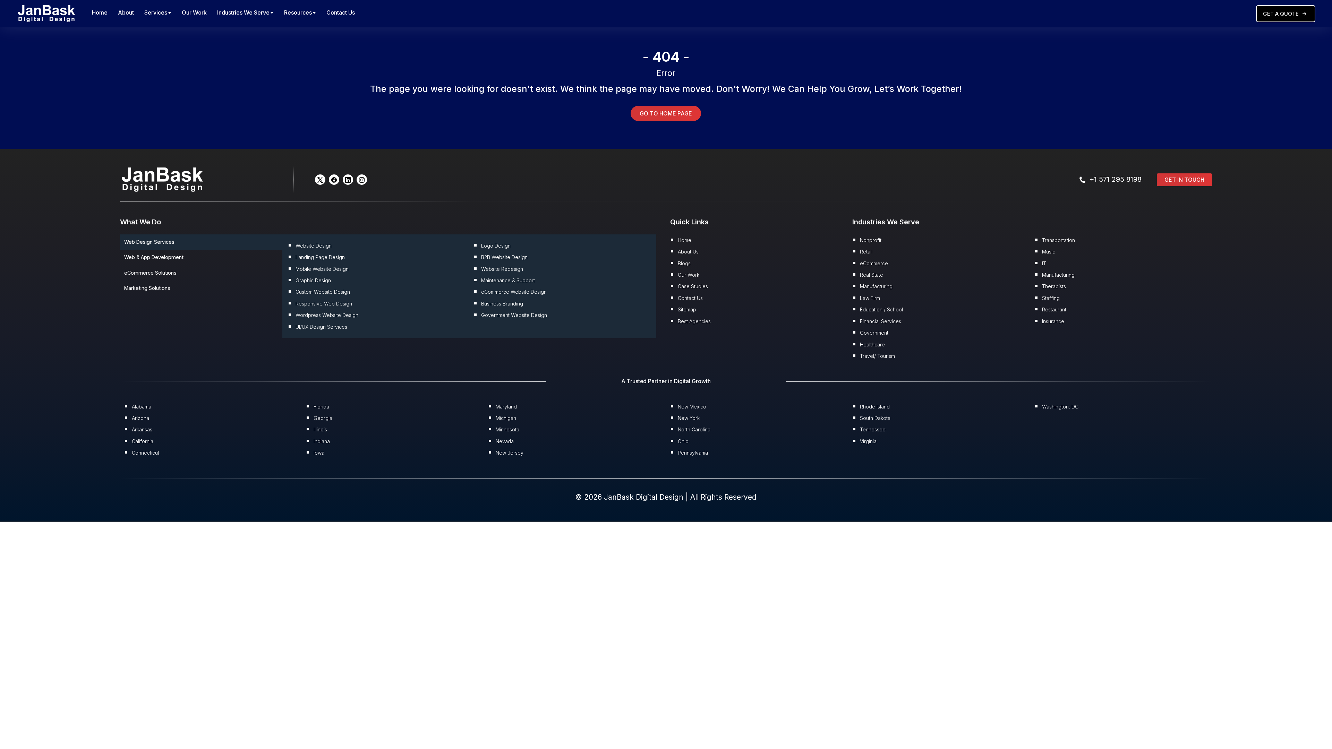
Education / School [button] (881, 309)
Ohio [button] (683, 441)
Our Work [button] (194, 12)
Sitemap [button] (687, 309)
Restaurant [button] (1054, 309)
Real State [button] (871, 275)
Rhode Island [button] (875, 407)
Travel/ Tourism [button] (877, 356)
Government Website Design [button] (514, 315)
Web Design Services (149, 242)
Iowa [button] (319, 453)
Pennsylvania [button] (693, 453)
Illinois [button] (320, 429)
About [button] (126, 12)
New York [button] (689, 418)
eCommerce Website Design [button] (514, 292)
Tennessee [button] (873, 429)
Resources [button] (298, 12)
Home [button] (100, 12)
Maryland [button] (506, 407)
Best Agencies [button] (694, 321)
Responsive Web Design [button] (324, 304)
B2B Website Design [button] (504, 257)
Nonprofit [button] (870, 240)
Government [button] (874, 333)
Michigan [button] (506, 418)
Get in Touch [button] (1184, 179)
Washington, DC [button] (1060, 407)
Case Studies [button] (693, 286)
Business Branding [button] (502, 304)
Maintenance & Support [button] (508, 280)
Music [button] (1048, 252)
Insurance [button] (1053, 321)
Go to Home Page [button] (666, 113)
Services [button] (155, 12)
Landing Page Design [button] (320, 257)
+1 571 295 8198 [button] (1116, 179)
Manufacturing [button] (876, 286)
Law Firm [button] (870, 298)
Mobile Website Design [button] (322, 269)
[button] (46, 13)
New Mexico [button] (692, 407)
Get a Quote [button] (1281, 13)
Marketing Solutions (147, 288)
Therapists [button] (1054, 286)
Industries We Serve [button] (243, 12)
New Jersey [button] (509, 453)
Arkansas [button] (142, 429)
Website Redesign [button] (502, 269)
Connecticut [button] (145, 453)
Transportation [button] (1058, 240)
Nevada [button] (505, 441)
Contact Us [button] (340, 12)
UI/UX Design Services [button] (321, 327)
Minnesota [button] (507, 429)
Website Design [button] (314, 246)
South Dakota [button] (875, 418)
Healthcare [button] (872, 344)
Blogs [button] (684, 263)
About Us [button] (688, 252)
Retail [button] (866, 252)
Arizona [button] (140, 418)
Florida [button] (321, 407)
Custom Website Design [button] (323, 292)
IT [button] (1044, 263)
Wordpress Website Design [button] (327, 315)
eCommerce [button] (874, 263)
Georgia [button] (323, 418)
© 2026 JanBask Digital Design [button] (630, 497)
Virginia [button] (868, 441)
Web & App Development (153, 257)
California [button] (142, 441)
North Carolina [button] (694, 429)
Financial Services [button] (880, 321)
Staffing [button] (1051, 298)
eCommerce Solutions (150, 273)
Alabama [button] (141, 407)
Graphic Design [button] (313, 280)
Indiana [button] (322, 441)
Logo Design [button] (496, 246)
